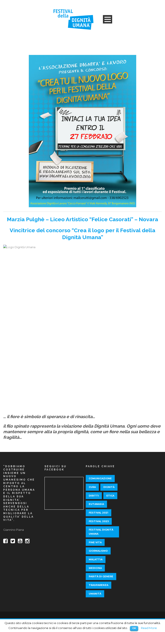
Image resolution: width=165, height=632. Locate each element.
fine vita (95, 542)
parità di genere (101, 576)
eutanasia (96, 504)
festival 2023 (99, 521)
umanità (95, 593)
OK (134, 628)
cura (92, 487)
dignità (109, 487)
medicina (95, 568)
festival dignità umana (101, 531)
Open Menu (107, 19)
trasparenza (98, 585)
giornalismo (98, 550)
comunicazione (100, 478)
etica (110, 495)
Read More (149, 628)
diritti (94, 495)
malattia (95, 559)
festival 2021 (98, 512)
